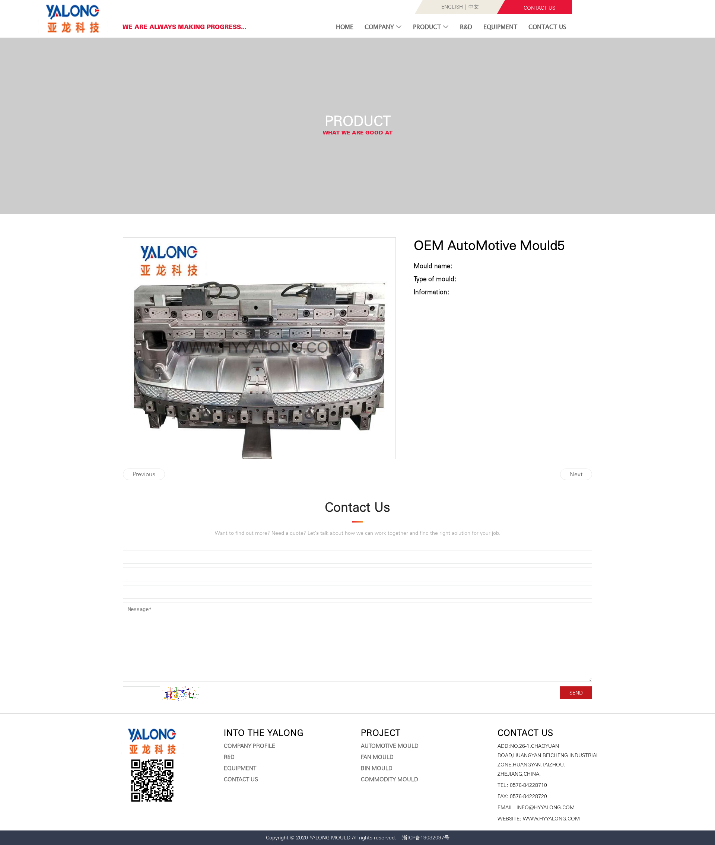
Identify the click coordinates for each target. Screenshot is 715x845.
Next (576, 474)
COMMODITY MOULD (389, 779)
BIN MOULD (377, 768)
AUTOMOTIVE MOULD (390, 746)
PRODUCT (428, 26)
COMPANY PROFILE (249, 746)
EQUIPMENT (500, 26)
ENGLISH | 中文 (460, 7)
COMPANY (380, 26)
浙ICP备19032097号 (425, 838)
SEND (576, 693)
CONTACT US (539, 8)
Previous (144, 474)
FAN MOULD (377, 757)
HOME (344, 26)
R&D (466, 26)
